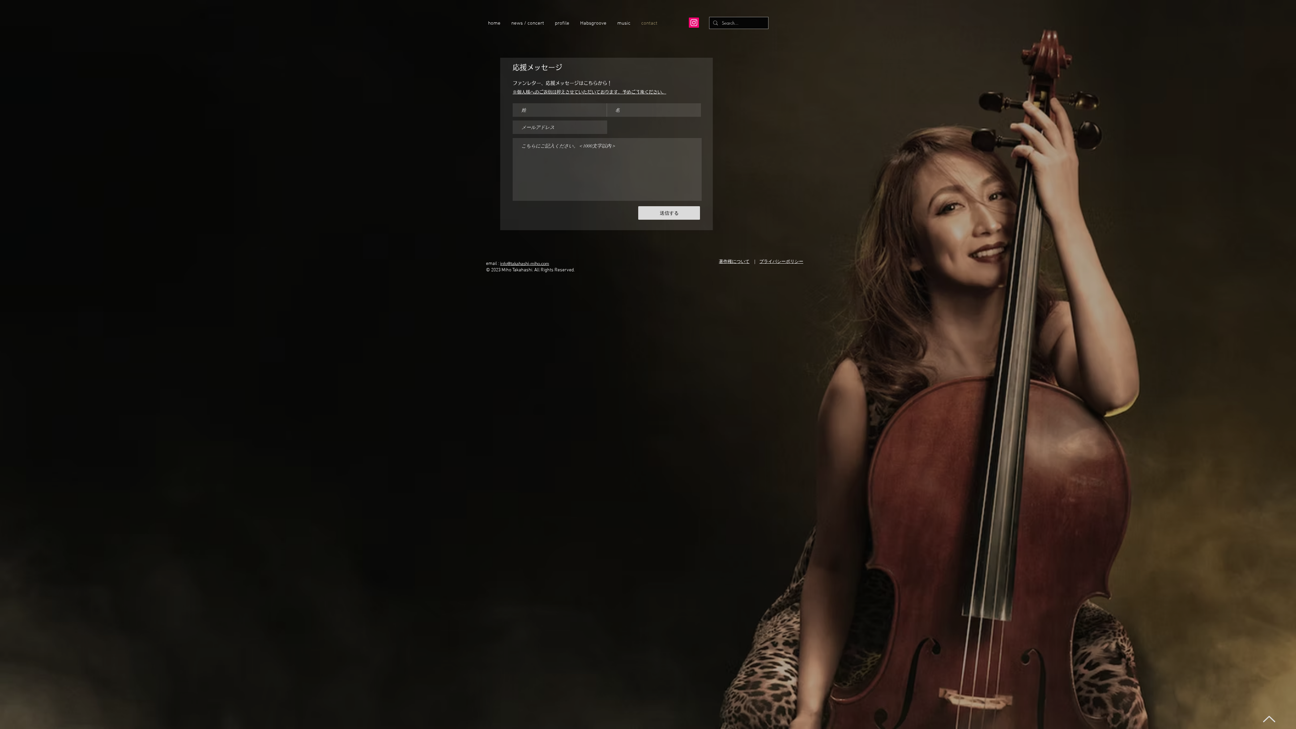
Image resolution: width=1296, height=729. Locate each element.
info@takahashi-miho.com (524, 263)
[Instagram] (694, 23)
